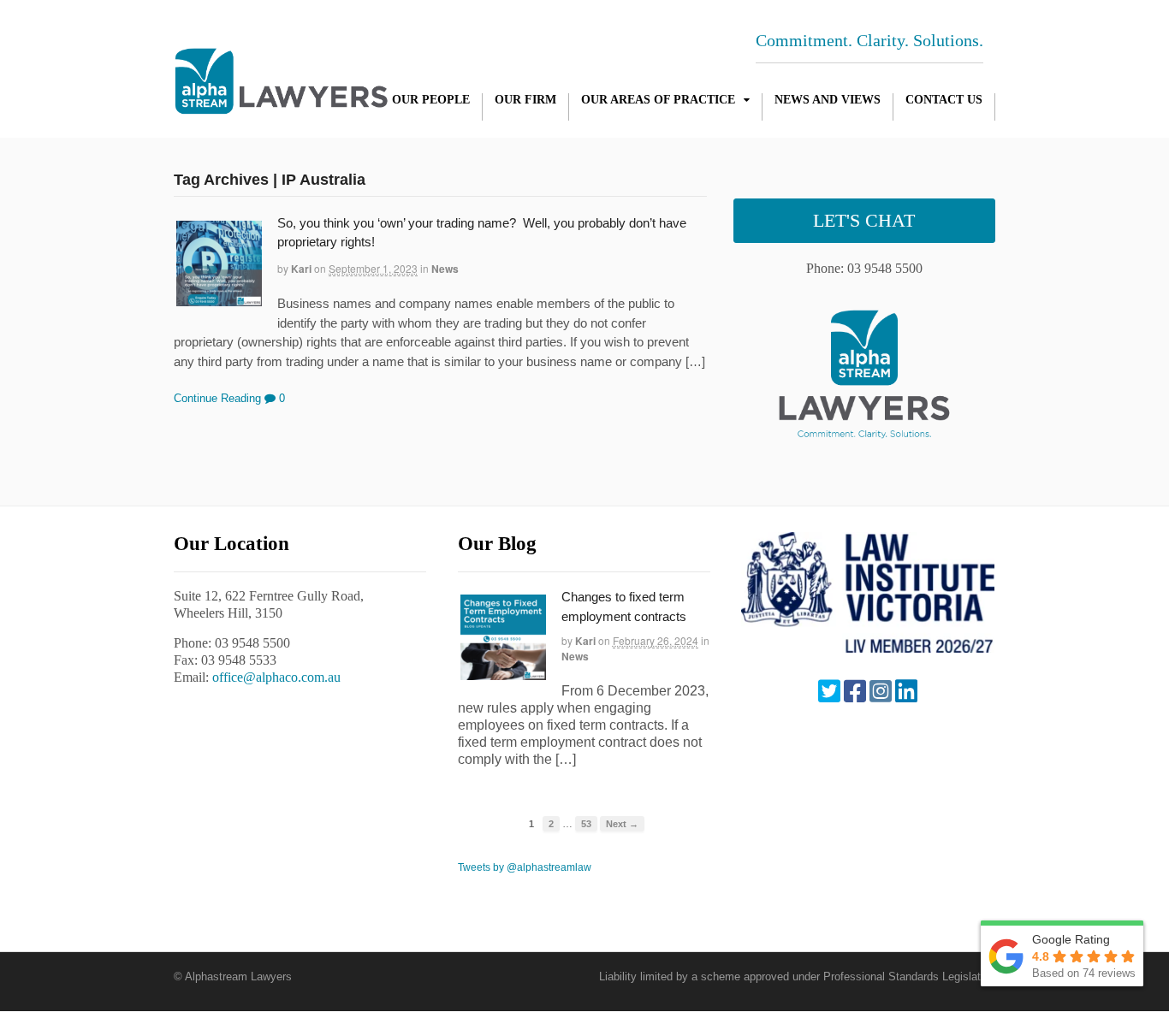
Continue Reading (217, 398)
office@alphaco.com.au (276, 677)
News (445, 268)
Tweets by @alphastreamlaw (524, 867)
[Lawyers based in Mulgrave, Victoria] (281, 105)
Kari (301, 268)
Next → (622, 824)
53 (586, 824)
